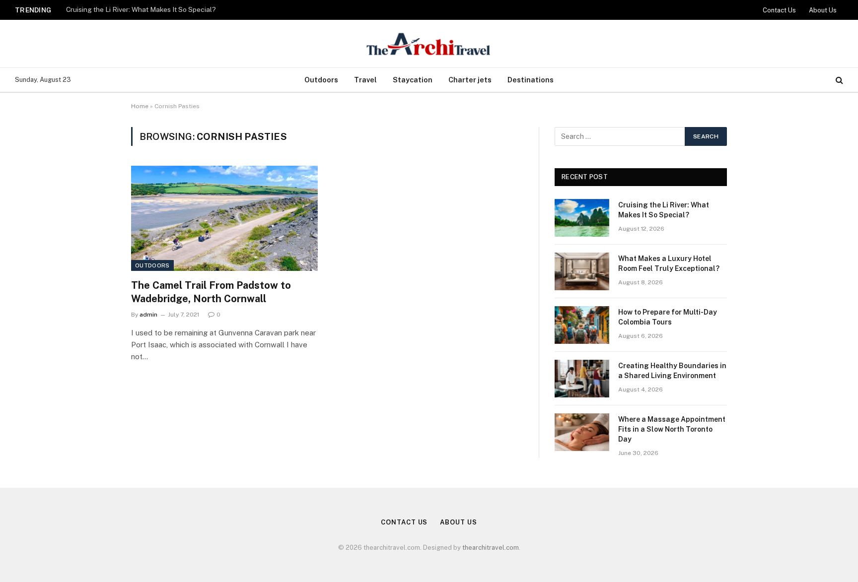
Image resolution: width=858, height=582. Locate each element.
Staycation (412, 79)
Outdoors (321, 79)
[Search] (838, 80)
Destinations (530, 79)
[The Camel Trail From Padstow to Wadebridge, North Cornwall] (224, 218)
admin (148, 314)
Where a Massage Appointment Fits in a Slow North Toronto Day (671, 429)
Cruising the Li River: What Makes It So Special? (141, 9)
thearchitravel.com (490, 547)
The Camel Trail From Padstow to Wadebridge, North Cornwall (211, 292)
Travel (365, 79)
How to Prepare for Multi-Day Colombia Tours (667, 317)
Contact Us (779, 10)
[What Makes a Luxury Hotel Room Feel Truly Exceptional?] (582, 271)
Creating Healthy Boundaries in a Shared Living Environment (672, 371)
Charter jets (470, 79)
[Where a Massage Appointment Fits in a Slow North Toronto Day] (582, 432)
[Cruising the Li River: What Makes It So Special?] (582, 218)
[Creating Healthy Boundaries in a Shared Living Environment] (582, 378)
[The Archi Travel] (429, 43)
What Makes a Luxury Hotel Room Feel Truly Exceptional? (668, 263)
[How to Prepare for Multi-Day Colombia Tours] (582, 325)
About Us (823, 10)
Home (139, 106)
